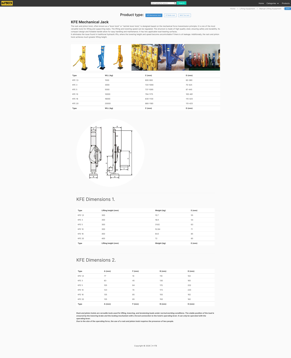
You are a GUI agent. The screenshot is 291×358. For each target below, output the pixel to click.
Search (181, 3)
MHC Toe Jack (184, 15)
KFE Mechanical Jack (154, 15)
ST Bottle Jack (170, 15)
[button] (261, 3)
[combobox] (163, 3)
